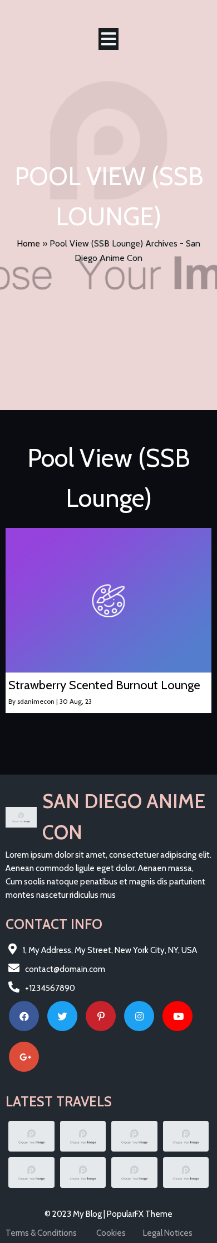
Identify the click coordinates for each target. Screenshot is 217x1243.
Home (28, 243)
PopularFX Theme (139, 1214)
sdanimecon (36, 701)
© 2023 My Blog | (76, 1214)
